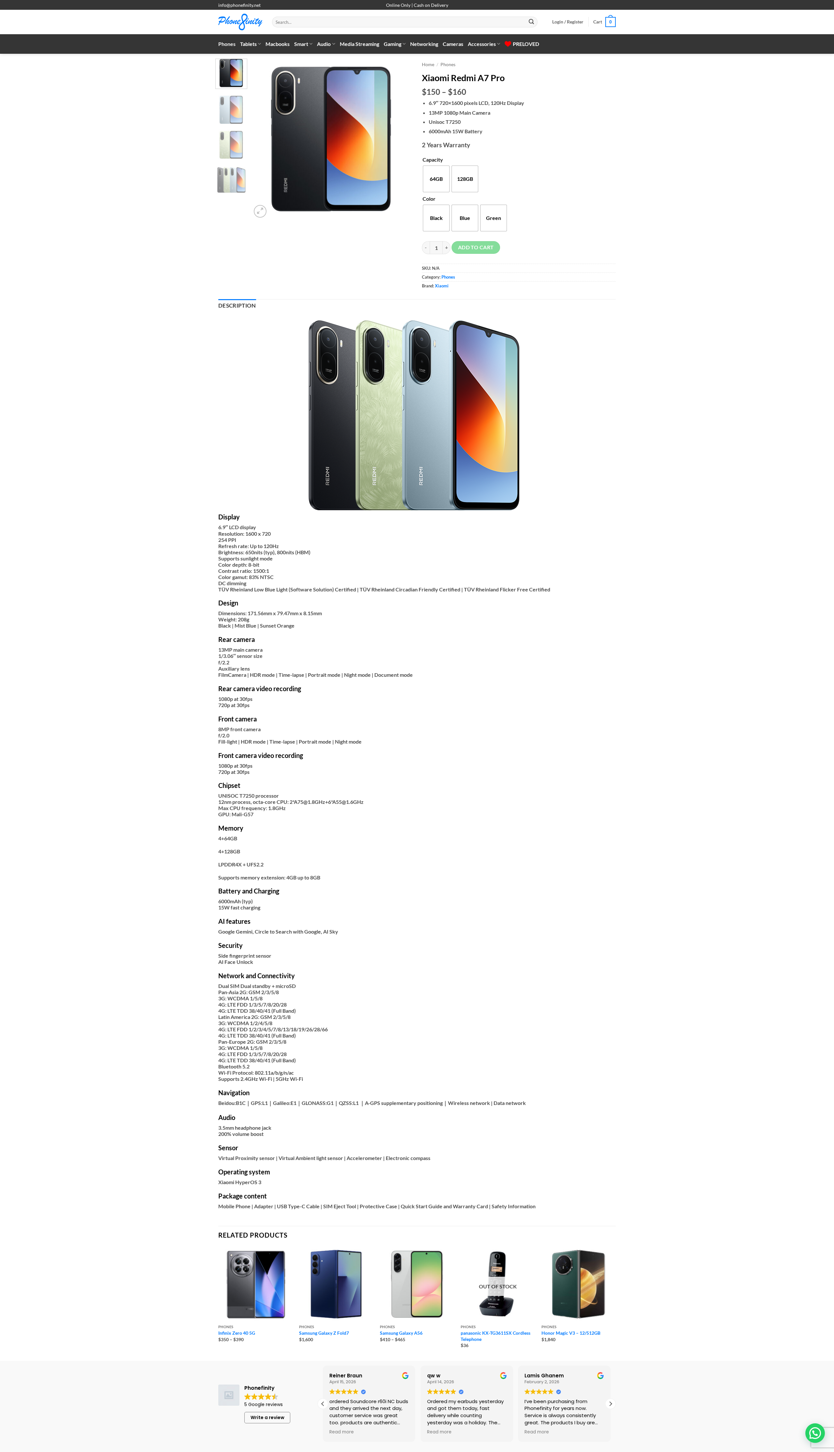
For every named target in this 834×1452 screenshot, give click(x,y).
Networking (424, 44)
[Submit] (531, 22)
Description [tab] (237, 305)
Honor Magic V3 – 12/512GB (570, 1333)
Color (429, 198)
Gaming (392, 44)
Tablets (248, 44)
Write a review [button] (267, 1417)
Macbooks (278, 44)
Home (428, 64)
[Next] (401, 139)
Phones (227, 44)
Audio (324, 44)
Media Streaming (359, 44)
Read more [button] (409, 1432)
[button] (567, 22)
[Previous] (263, 139)
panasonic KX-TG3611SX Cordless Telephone (495, 1336)
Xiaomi (442, 285)
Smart (301, 44)
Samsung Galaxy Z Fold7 (324, 1333)
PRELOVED (526, 44)
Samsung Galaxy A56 (401, 1333)
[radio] (436, 179)
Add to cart (476, 247)
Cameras (453, 44)
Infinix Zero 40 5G (236, 1333)
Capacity (433, 159)
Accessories (482, 44)
